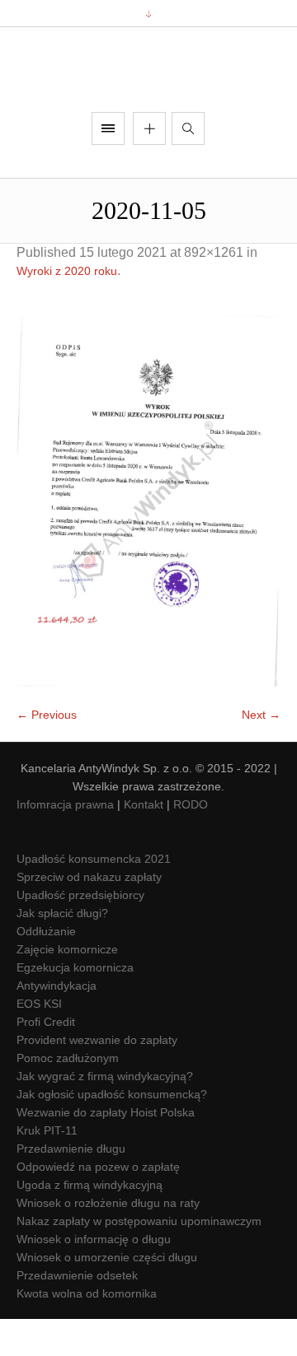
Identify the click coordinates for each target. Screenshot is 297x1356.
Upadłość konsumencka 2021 (93, 895)
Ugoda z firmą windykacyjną (89, 1221)
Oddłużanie (46, 968)
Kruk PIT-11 (47, 1167)
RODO (190, 841)
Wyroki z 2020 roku (66, 308)
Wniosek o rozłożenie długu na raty (108, 1239)
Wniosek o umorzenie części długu (106, 1294)
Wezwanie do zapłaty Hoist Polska (105, 1149)
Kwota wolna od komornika (86, 1330)
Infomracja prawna (65, 841)
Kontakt (143, 841)
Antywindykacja (56, 1022)
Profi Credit (45, 1058)
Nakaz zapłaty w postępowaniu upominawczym (139, 1258)
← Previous (46, 751)
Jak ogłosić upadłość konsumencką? (111, 1131)
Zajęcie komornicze (67, 986)
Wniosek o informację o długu (93, 1276)
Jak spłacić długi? (62, 950)
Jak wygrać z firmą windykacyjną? (104, 1113)
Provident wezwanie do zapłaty (96, 1076)
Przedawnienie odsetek (77, 1312)
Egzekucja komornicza (75, 1004)
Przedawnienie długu (70, 1185)
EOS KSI (39, 1040)
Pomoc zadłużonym (67, 1095)
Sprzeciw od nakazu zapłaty (89, 913)
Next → (261, 751)
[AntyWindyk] (148, 88)
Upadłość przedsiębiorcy (80, 932)
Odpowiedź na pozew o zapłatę (98, 1203)
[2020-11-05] (148, 538)
